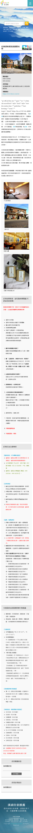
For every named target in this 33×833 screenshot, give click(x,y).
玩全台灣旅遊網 (14, 818)
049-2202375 (14, 821)
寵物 (27, 27)
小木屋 (23, 27)
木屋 (4, 29)
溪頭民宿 (18, 27)
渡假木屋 (15, 29)
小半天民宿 (10, 31)
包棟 (7, 29)
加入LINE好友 (24, 821)
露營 (19, 29)
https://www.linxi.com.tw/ (11, 94)
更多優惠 (16, 774)
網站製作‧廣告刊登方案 (20, 820)
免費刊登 (10, 820)
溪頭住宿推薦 (4, 3)
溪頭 (14, 127)
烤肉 (10, 29)
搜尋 (27, 23)
